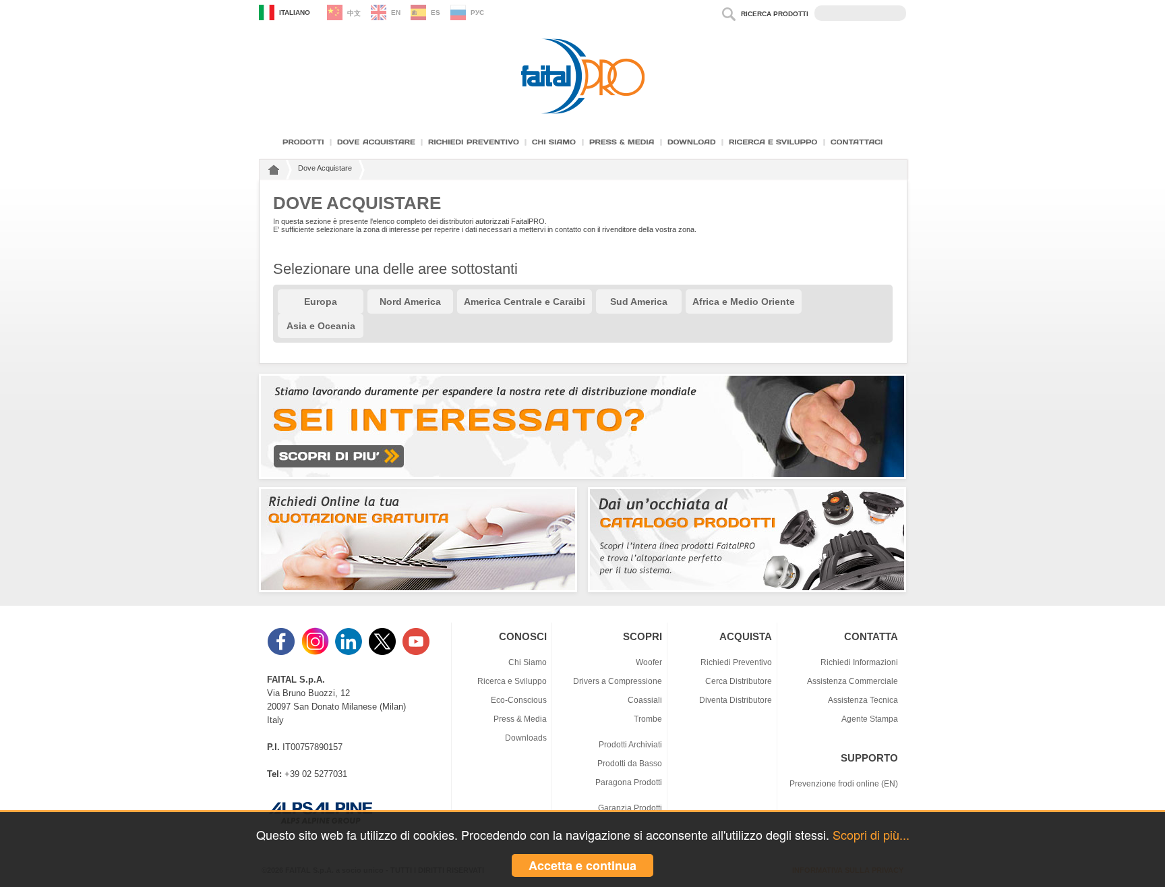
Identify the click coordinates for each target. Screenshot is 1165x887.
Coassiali (645, 699)
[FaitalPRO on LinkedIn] (349, 653)
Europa (320, 301)
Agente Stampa (869, 718)
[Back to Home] (272, 172)
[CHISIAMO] (554, 142)
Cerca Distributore (738, 681)
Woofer (649, 662)
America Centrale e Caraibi (524, 301)
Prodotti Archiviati (630, 744)
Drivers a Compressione (617, 681)
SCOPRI (642, 636)
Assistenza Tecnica (863, 699)
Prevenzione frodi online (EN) (843, 783)
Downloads (526, 737)
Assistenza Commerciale (852, 681)
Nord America (410, 301)
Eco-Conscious (519, 699)
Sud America (638, 301)
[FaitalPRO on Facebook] (282, 653)
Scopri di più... (871, 834)
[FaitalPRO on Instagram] (316, 653)
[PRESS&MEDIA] (622, 142)
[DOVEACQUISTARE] (376, 142)
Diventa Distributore (735, 699)
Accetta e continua (582, 865)
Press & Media (520, 718)
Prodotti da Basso (629, 763)
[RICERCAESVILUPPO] (773, 142)
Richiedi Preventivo (736, 662)
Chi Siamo (527, 662)
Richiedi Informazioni (859, 662)
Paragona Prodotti (628, 782)
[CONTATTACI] (857, 142)
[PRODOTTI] (303, 142)
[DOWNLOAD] (691, 142)
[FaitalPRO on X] (383, 653)
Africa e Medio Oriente (743, 301)
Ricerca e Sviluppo (512, 681)
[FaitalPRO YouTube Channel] (417, 653)
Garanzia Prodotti (630, 807)
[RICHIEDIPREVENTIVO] (473, 142)
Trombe (648, 718)
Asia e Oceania (321, 325)
